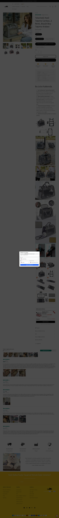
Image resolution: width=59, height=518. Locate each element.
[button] (29, 259)
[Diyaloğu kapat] (38, 252)
